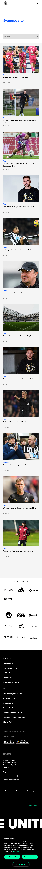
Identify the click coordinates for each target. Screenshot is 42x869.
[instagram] (16, 791)
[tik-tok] (5, 791)
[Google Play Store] (22, 742)
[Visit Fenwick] (33, 615)
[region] (21, 852)
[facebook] (22, 791)
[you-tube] (11, 791)
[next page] (29, 569)
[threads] (27, 791)
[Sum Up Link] (8, 598)
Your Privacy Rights (21, 864)
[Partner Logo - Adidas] (21, 588)
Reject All (12, 857)
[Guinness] (21, 637)
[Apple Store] (9, 742)
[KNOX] (8, 588)
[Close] (40, 838)
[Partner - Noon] (33, 588)
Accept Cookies (30, 857)
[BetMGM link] (21, 615)
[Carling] (21, 626)
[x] (32, 791)
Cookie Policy (16, 851)
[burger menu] (37, 3)
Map (4, 772)
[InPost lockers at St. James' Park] (8, 626)
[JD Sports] (8, 615)
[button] (21, 36)
